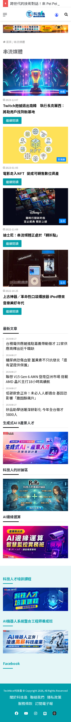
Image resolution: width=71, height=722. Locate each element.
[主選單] (5, 15)
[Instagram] (35, 713)
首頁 (9, 42)
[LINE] (45, 713)
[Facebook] (16, 713)
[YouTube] (26, 713)
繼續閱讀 (12, 120)
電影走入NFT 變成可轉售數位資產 (31, 173)
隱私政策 (54, 697)
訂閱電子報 (44, 703)
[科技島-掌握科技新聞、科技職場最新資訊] (35, 14)
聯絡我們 (37, 697)
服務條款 (25, 703)
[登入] (57, 16)
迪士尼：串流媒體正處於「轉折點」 (31, 234)
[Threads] (54, 713)
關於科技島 (18, 697)
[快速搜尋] (66, 15)
